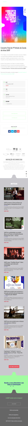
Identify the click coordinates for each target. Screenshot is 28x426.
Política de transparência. (14, 414)
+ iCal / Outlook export (14, 117)
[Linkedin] (15, 131)
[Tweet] (12, 131)
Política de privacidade (14, 410)
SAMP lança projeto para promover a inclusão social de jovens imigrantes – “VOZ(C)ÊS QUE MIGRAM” (13, 293)
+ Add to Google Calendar (14, 113)
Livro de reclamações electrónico (14, 417)
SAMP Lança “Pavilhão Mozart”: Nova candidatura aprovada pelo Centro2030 (13, 263)
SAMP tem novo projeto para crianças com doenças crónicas (14, 322)
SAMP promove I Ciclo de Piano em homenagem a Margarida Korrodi (13, 203)
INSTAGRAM (14, 404)
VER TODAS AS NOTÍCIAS (14, 366)
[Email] (18, 131)
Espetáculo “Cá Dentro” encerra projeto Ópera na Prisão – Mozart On (13, 352)
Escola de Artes (9, 103)
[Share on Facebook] (9, 131)
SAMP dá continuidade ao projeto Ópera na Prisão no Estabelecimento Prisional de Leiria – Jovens (13, 234)
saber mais (6, 211)
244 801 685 (5, 1)
